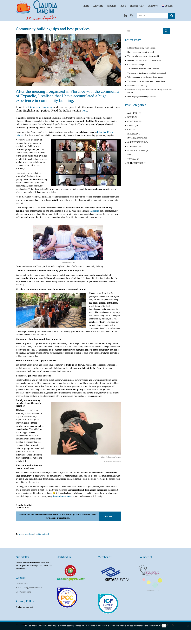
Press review (137, 6)
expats (20, 534)
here (84, 110)
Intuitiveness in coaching (137, 85)
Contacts (153, 6)
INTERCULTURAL (135, 138)
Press (129, 155)
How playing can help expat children (141, 97)
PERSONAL (132, 146)
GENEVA (131, 130)
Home (86, 6)
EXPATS (131, 125)
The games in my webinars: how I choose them (146, 81)
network (45, 534)
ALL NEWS (132, 113)
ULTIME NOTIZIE (135, 163)
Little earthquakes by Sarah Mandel (141, 48)
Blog (123, 6)
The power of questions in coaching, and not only (147, 73)
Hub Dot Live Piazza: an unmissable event (144, 60)
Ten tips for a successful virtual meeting (143, 69)
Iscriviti (110, 516)
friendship (28, 534)
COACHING (132, 121)
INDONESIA (132, 134)
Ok (164, 626)
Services (111, 6)
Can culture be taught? (136, 65)
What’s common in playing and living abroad (145, 77)
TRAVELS (131, 159)
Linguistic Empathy (40, 107)
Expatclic (94, 211)
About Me (98, 6)
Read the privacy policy (25, 607)
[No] (187, 626)
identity (37, 534)
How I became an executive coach (140, 52)
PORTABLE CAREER (136, 151)
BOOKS (130, 117)
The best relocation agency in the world (143, 56)
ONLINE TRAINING (136, 142)
